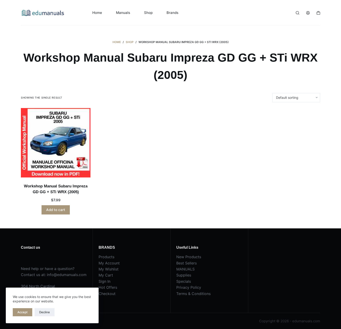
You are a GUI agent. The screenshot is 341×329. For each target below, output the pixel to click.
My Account (109, 263)
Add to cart (55, 210)
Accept (22, 312)
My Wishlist (109, 269)
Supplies (183, 275)
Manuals (123, 12)
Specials (183, 281)
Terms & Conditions (193, 293)
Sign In (104, 281)
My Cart (106, 275)
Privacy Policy (188, 287)
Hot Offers (108, 287)
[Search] (297, 13)
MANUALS (185, 269)
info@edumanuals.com (67, 274)
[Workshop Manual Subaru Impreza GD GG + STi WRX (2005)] (55, 142)
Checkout (107, 293)
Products (106, 257)
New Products (188, 257)
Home (97, 12)
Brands (172, 12)
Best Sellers (186, 263)
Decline (44, 312)
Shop (148, 12)
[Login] (308, 13)
